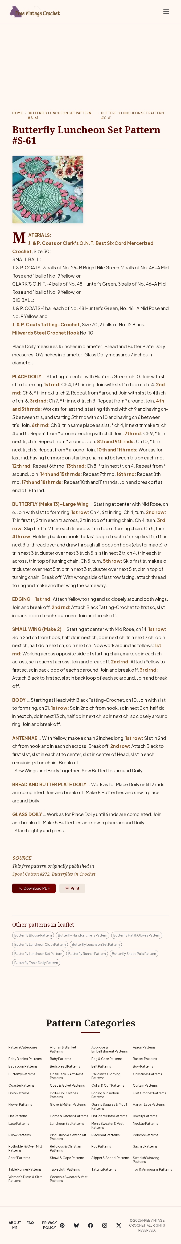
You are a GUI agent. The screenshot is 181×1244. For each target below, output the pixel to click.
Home (17, 113)
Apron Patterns (144, 1047)
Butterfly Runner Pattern (87, 953)
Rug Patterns (101, 1146)
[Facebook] (90, 1225)
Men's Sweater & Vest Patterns (107, 1125)
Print (75, 888)
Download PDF (37, 888)
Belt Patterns (101, 1066)
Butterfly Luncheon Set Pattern (96, 944)
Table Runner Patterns (24, 1169)
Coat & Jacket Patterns (67, 1085)
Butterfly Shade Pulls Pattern (134, 953)
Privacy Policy (49, 1225)
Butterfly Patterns (21, 1074)
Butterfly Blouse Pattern (33, 935)
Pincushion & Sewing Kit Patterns (68, 1137)
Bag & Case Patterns (107, 1059)
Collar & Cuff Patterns (107, 1085)
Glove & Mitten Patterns (68, 1104)
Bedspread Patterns (65, 1066)
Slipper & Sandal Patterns (110, 1158)
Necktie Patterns (145, 1123)
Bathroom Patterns (22, 1066)
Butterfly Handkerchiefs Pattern (82, 935)
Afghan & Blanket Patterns (63, 1049)
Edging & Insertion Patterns (105, 1095)
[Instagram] (104, 1225)
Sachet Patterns (145, 1146)
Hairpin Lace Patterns (149, 1104)
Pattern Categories (22, 1047)
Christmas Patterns (147, 1074)
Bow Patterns (143, 1066)
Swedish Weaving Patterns (146, 1160)
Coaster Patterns (21, 1085)
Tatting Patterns (103, 1169)
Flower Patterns (20, 1104)
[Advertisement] (90, 59)
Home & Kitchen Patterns (69, 1116)
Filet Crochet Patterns (149, 1093)
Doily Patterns (18, 1093)
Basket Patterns (145, 1059)
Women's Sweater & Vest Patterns (69, 1179)
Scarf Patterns (19, 1158)
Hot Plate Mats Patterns (109, 1116)
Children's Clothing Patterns (105, 1076)
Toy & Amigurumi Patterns (152, 1169)
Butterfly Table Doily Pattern (36, 963)
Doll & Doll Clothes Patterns (64, 1095)
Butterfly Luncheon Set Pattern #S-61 (59, 115)
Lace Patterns (18, 1123)
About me (15, 1225)
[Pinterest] (62, 1225)
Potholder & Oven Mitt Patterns (25, 1148)
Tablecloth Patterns (65, 1169)
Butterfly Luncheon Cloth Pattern (40, 944)
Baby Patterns (60, 1059)
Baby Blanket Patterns (25, 1059)
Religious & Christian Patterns (65, 1148)
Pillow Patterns (19, 1135)
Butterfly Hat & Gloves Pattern (136, 935)
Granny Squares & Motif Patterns (109, 1106)
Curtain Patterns (145, 1085)
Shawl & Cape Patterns (67, 1158)
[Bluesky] (76, 1225)
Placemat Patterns (105, 1135)
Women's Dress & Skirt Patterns (25, 1179)
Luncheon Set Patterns (67, 1123)
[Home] (35, 10)
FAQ (30, 1222)
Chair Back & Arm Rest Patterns (66, 1076)
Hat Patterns (18, 1116)
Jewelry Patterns (145, 1116)
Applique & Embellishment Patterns (109, 1049)
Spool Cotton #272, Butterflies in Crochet (53, 874)
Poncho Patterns (145, 1135)
